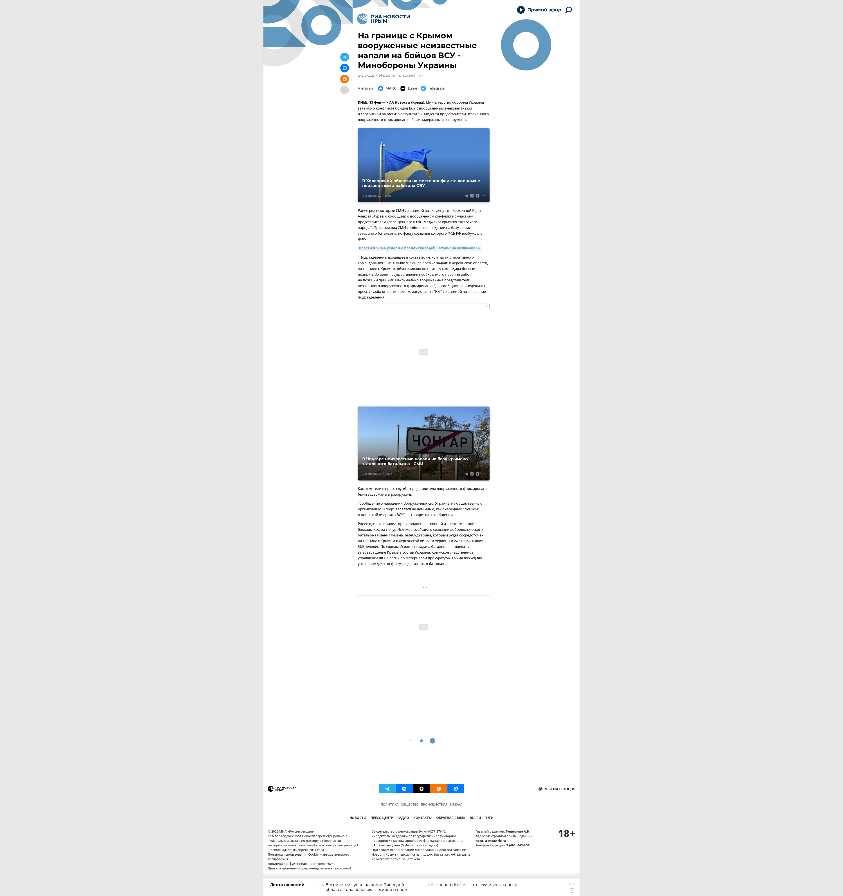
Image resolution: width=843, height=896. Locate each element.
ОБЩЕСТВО (410, 804)
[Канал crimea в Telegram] (387, 788)
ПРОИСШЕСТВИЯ (434, 804)
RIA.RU (475, 818)
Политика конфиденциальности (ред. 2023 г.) (302, 864)
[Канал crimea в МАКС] (455, 788)
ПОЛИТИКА (390, 804)
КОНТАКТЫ (422, 818)
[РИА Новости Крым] (383, 19)
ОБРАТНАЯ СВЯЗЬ (450, 818)
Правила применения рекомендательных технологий (309, 868)
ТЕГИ (489, 818)
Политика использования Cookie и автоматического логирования (308, 857)
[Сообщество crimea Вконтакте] (404, 788)
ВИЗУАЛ (456, 804)
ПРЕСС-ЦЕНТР (382, 818)
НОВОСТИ (357, 818)
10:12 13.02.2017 (367, 75)
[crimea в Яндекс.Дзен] (421, 788)
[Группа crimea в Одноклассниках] (438, 788)
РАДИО (403, 818)
